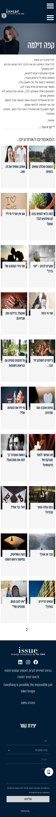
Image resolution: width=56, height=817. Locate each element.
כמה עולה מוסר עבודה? (45, 510)
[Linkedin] (20, 662)
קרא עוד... (45, 127)
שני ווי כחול (47, 313)
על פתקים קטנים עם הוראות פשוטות (15, 363)
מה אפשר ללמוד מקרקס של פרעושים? (45, 460)
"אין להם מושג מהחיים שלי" (17, 604)
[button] (4, 16)
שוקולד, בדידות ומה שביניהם (15, 316)
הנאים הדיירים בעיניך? (46, 604)
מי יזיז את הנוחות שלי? (16, 410)
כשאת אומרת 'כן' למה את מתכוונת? (16, 457)
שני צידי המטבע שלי (15, 266)
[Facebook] (35, 662)
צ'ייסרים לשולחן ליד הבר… (43, 363)
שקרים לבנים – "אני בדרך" (43, 269)
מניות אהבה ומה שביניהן (44, 410)
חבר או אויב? (46, 554)
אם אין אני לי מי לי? (15, 213)
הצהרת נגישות (28, 702)
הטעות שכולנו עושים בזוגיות (42, 169)
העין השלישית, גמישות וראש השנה (15, 557)
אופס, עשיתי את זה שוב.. (15, 169)
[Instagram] (28, 662)
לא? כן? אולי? (18, 507)
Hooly (32, 811)
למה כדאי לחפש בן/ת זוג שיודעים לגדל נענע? (42, 218)
